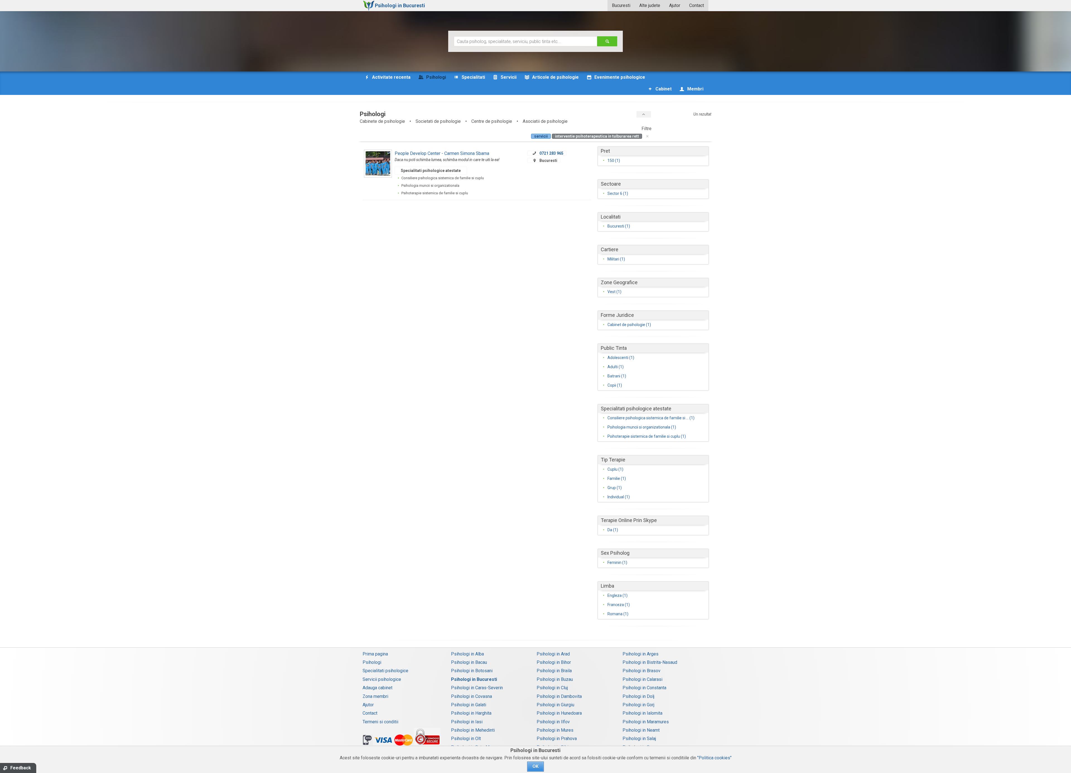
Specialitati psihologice (385, 670)
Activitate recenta (391, 77)
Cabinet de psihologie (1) (629, 324)
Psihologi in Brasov (641, 670)
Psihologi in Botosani (472, 670)
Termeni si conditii (380, 721)
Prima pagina (375, 654)
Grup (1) (614, 487)
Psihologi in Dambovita (559, 696)
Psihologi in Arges (640, 654)
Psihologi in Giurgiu (555, 704)
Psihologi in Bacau (469, 662)
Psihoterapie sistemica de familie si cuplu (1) (646, 436)
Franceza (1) (618, 604)
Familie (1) (616, 478)
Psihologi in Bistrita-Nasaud (650, 662)
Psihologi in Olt (466, 738)
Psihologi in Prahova (557, 738)
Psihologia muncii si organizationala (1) (641, 427)
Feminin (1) (617, 562)
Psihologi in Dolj (638, 696)
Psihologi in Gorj (638, 704)
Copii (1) (614, 385)
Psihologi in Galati (468, 704)
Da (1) (612, 530)
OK (535, 766)
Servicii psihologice (382, 679)
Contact (696, 5)
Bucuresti (621, 5)
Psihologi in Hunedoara (559, 713)
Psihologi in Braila (554, 670)
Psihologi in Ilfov (553, 721)
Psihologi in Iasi (467, 721)
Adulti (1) (615, 367)
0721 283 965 (551, 153)
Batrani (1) (616, 376)
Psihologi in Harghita (471, 713)
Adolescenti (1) (620, 357)
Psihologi (372, 662)
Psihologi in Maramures (646, 721)
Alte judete (649, 5)
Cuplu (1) (615, 469)
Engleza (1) (617, 595)
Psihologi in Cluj (552, 687)
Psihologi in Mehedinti (473, 730)
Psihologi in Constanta (644, 687)
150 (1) (613, 160)
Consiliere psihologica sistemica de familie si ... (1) (650, 418)
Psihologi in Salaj (639, 738)
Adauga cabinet (377, 687)
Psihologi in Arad (553, 654)
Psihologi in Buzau (555, 679)
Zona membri (375, 696)
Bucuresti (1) (618, 226)
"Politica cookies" (714, 757)
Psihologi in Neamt (641, 730)
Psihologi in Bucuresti (474, 679)
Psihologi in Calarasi (642, 679)
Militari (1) (616, 259)
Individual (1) (618, 497)
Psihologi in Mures (555, 730)
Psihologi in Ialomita (642, 713)
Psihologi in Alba (467, 654)
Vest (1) (614, 291)
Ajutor (674, 5)
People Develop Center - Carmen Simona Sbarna (442, 153)
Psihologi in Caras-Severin (477, 687)
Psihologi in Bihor (554, 662)
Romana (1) (617, 614)
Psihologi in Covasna (471, 696)
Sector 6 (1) (617, 193)
